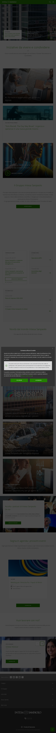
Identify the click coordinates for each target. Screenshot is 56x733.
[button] (52, 348)
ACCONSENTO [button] (39, 380)
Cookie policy (29, 376)
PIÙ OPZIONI (19, 380)
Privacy (23, 376)
